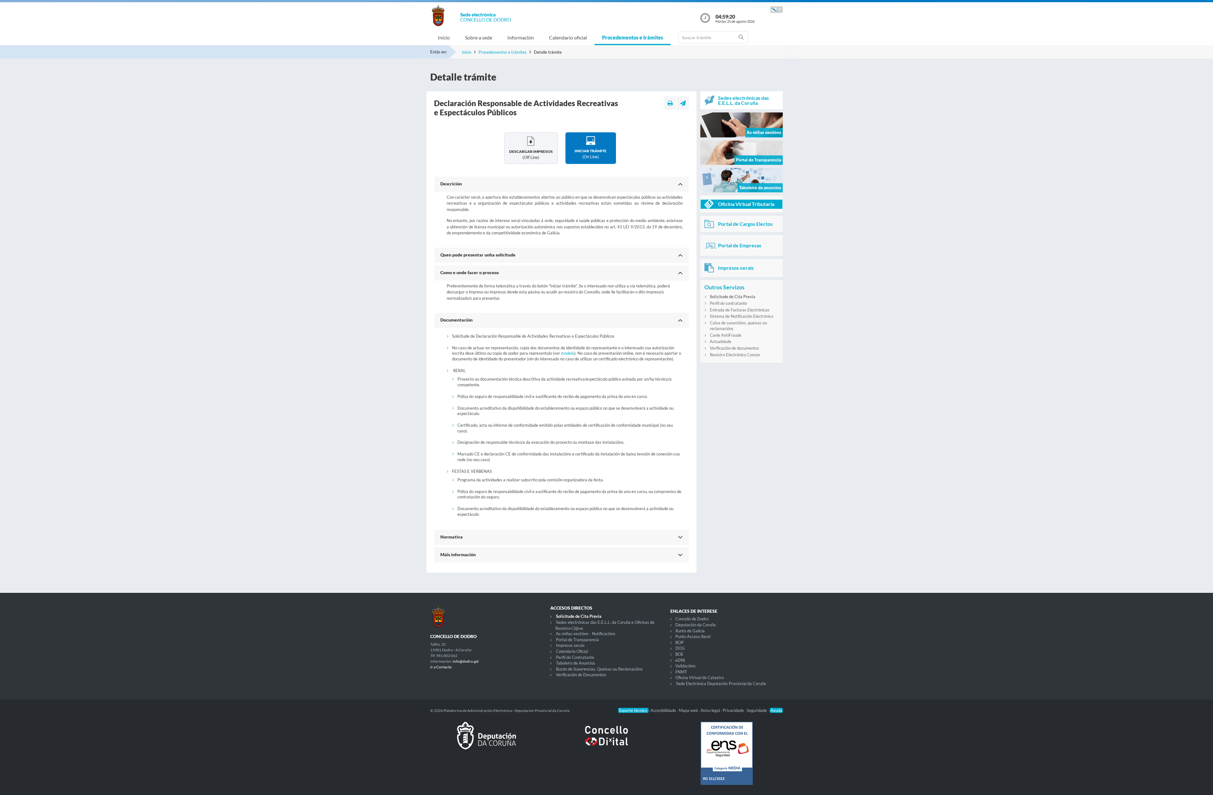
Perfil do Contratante (575, 657)
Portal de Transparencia (577, 639)
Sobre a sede (478, 37)
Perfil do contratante (728, 303)
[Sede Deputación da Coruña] (486, 741)
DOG (680, 648)
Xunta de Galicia (690, 630)
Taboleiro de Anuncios (575, 663)
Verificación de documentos (734, 348)
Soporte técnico (633, 710)
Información (520, 37)
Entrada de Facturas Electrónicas (739, 309)
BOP (679, 642)
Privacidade (734, 710)
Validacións (685, 665)
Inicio (444, 37)
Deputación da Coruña (695, 624)
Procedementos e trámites (632, 37)
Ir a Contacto (441, 667)
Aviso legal (711, 710)
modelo (567, 353)
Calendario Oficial (572, 651)
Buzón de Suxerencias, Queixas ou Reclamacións (599, 669)
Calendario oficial (568, 37)
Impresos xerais (570, 645)
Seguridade (757, 710)
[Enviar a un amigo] (683, 103)
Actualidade (720, 341)
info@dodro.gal (466, 661)
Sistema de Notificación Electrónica (741, 316)
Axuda (776, 710)
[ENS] (726, 758)
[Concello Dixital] (606, 741)
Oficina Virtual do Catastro (699, 677)
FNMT (681, 671)
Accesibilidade (663, 710)
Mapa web (689, 710)
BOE (679, 654)
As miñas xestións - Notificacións (585, 633)
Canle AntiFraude (725, 335)
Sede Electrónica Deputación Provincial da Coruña (721, 683)
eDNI (680, 660)
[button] (776, 9)
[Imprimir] (670, 103)
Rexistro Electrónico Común (735, 354)
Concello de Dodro (692, 618)
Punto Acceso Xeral (692, 636)
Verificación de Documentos (581, 674)
